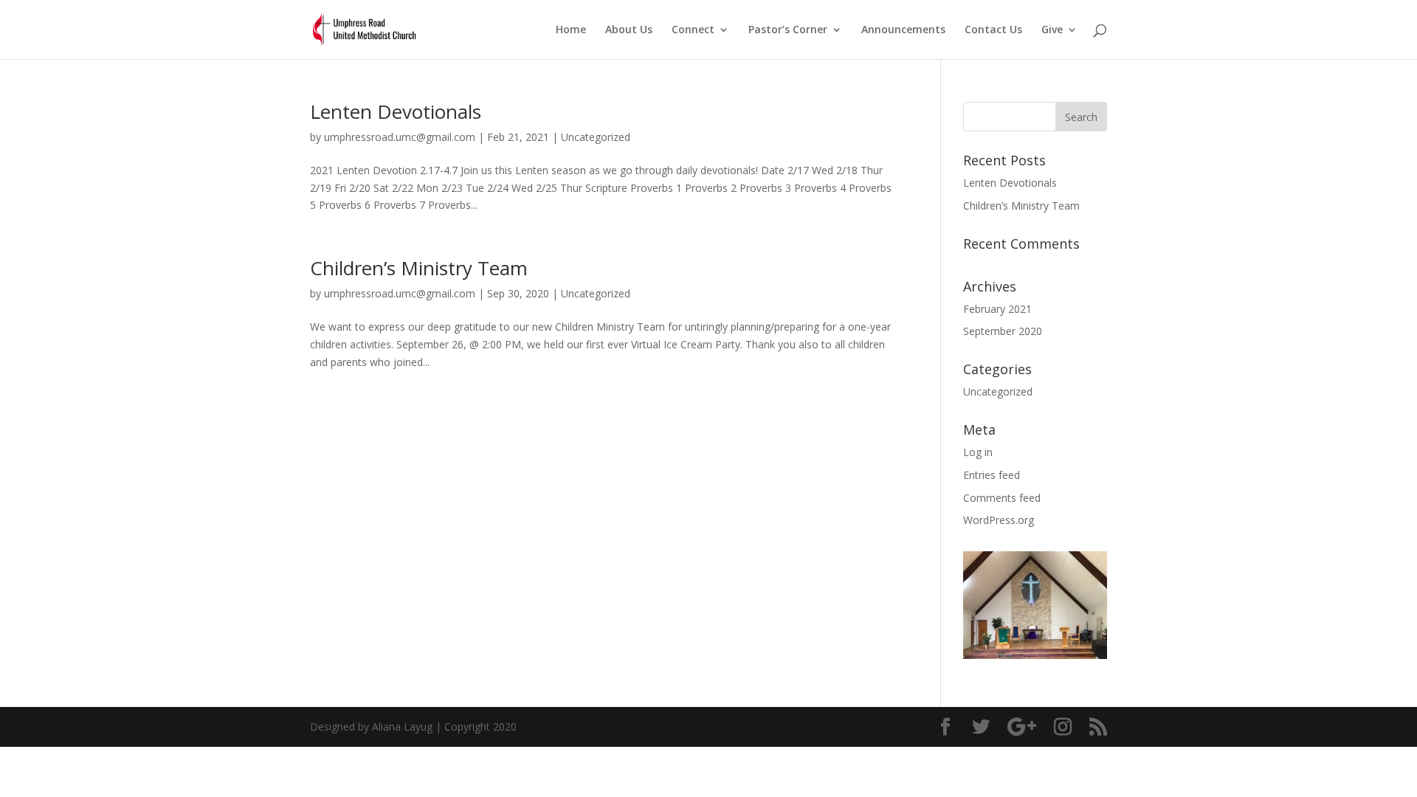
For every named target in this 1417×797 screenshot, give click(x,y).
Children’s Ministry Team (419, 268)
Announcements (903, 30)
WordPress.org (998, 520)
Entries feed (991, 475)
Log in (978, 452)
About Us (628, 30)
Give (1052, 30)
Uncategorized (595, 137)
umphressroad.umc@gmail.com (399, 137)
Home (571, 30)
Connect (693, 30)
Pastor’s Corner (787, 30)
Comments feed (1002, 498)
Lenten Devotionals (395, 111)
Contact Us (993, 30)
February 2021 (997, 309)
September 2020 (1002, 331)
